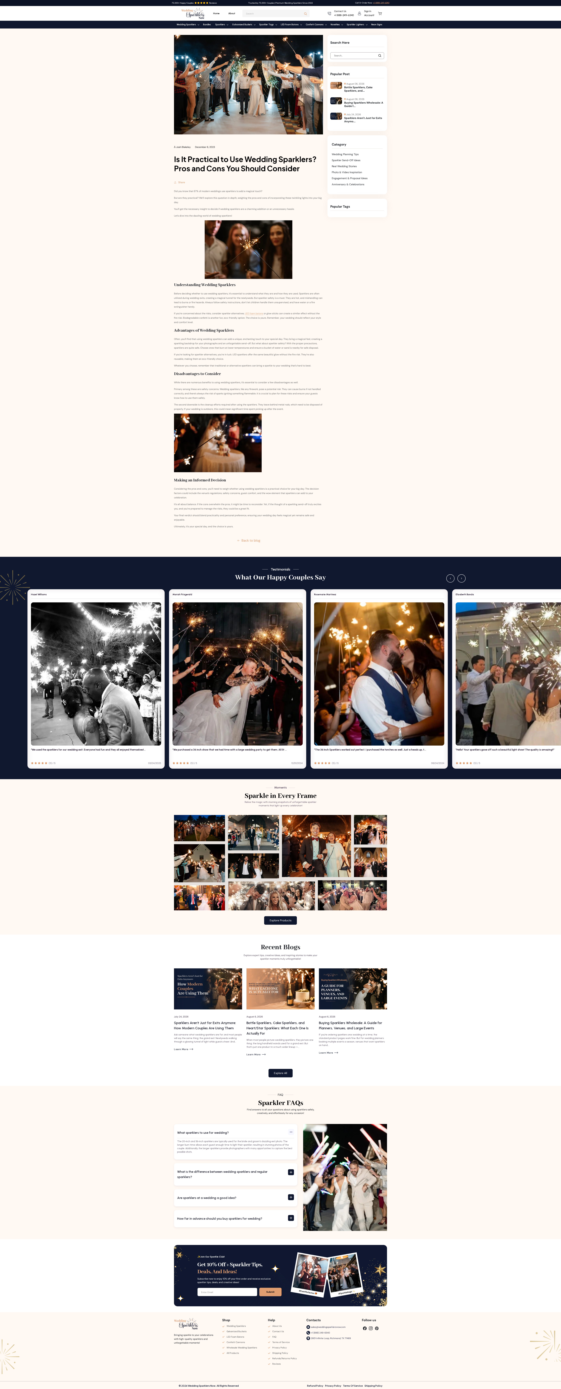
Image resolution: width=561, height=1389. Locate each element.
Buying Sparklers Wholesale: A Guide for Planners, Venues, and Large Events (278, 1025)
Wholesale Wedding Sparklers (242, 1347)
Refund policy (315, 1385)
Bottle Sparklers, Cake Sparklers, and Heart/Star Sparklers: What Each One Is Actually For (205, 1028)
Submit (270, 1291)
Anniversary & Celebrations (348, 184)
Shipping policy (373, 1385)
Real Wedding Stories (344, 166)
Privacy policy (333, 1385)
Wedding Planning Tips (345, 154)
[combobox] (276, 13)
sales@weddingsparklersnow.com (328, 1327)
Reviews (276, 1363)
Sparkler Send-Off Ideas (346, 160)
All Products (233, 1353)
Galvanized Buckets (237, 1331)
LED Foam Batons (235, 1336)
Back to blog (250, 540)
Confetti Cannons (236, 1342)
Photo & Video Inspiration (347, 172)
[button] (187, 24)
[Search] (306, 14)
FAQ (274, 1336)
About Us (277, 1326)
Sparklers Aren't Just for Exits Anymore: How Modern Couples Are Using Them (350, 1025)
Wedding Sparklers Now (201, 1385)
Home (216, 13)
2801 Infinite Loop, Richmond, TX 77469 (331, 1338)
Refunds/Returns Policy (284, 1358)
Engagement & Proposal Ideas (350, 178)
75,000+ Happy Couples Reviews (194, 3)
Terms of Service (281, 1342)
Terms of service (353, 1385)
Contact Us (278, 1331)
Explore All (280, 1073)
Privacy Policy (279, 1347)
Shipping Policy (280, 1353)
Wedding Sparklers (236, 1326)
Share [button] (181, 182)
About (231, 13)
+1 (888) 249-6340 (320, 1332)
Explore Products (280, 920)
